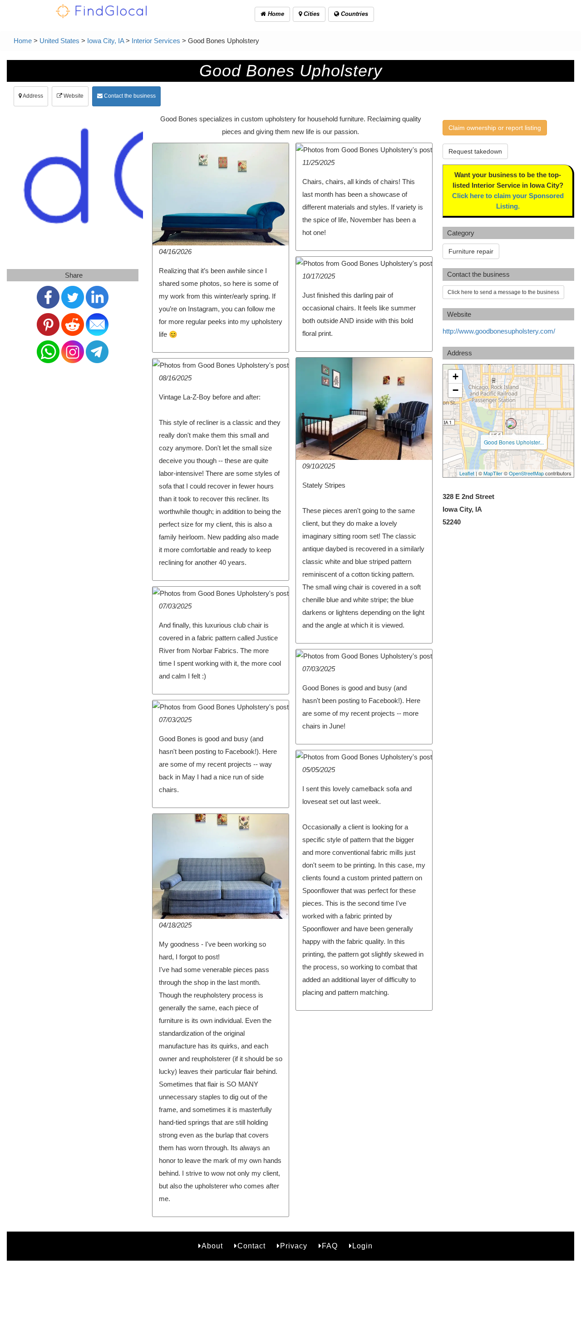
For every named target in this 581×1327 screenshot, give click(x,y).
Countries (353, 13)
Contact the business (129, 96)
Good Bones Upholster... (514, 442)
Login (362, 1246)
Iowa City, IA (105, 41)
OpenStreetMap (526, 473)
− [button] (455, 390)
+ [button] (455, 376)
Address (32, 96)
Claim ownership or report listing (494, 127)
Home (275, 13)
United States (59, 41)
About (212, 1246)
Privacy (293, 1246)
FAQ (330, 1246)
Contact (251, 1246)
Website (73, 96)
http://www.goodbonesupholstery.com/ (499, 331)
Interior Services (156, 41)
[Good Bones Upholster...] (511, 423)
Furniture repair (470, 251)
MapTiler (492, 473)
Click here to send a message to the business (503, 292)
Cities (311, 13)
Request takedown (475, 151)
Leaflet (466, 473)
